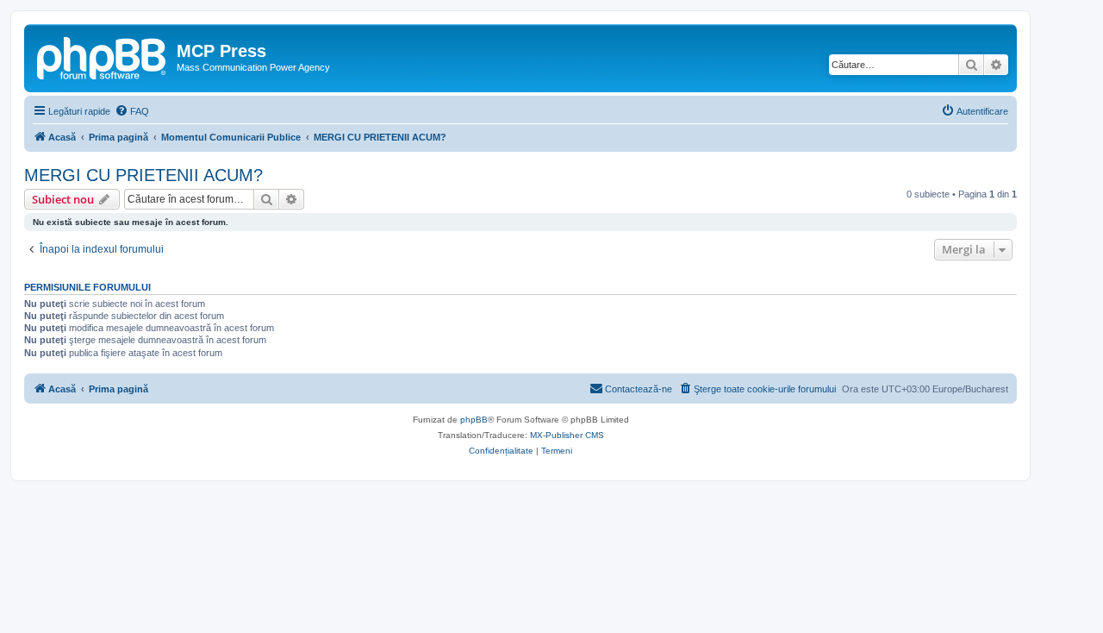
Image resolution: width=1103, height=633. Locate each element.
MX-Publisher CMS (567, 435)
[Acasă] (102, 56)
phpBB (474, 419)
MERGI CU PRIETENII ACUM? (143, 175)
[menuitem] (132, 111)
